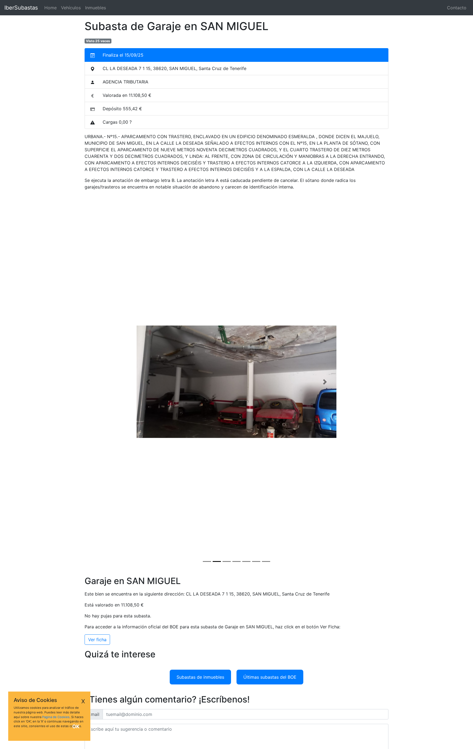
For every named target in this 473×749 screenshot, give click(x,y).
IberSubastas (21, 7)
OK (75, 726)
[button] (148, 381)
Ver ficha (97, 639)
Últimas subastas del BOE (269, 677)
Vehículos (71, 7)
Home (51, 7)
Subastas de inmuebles (200, 677)
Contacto (456, 7)
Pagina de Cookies (56, 717)
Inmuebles (95, 7)
